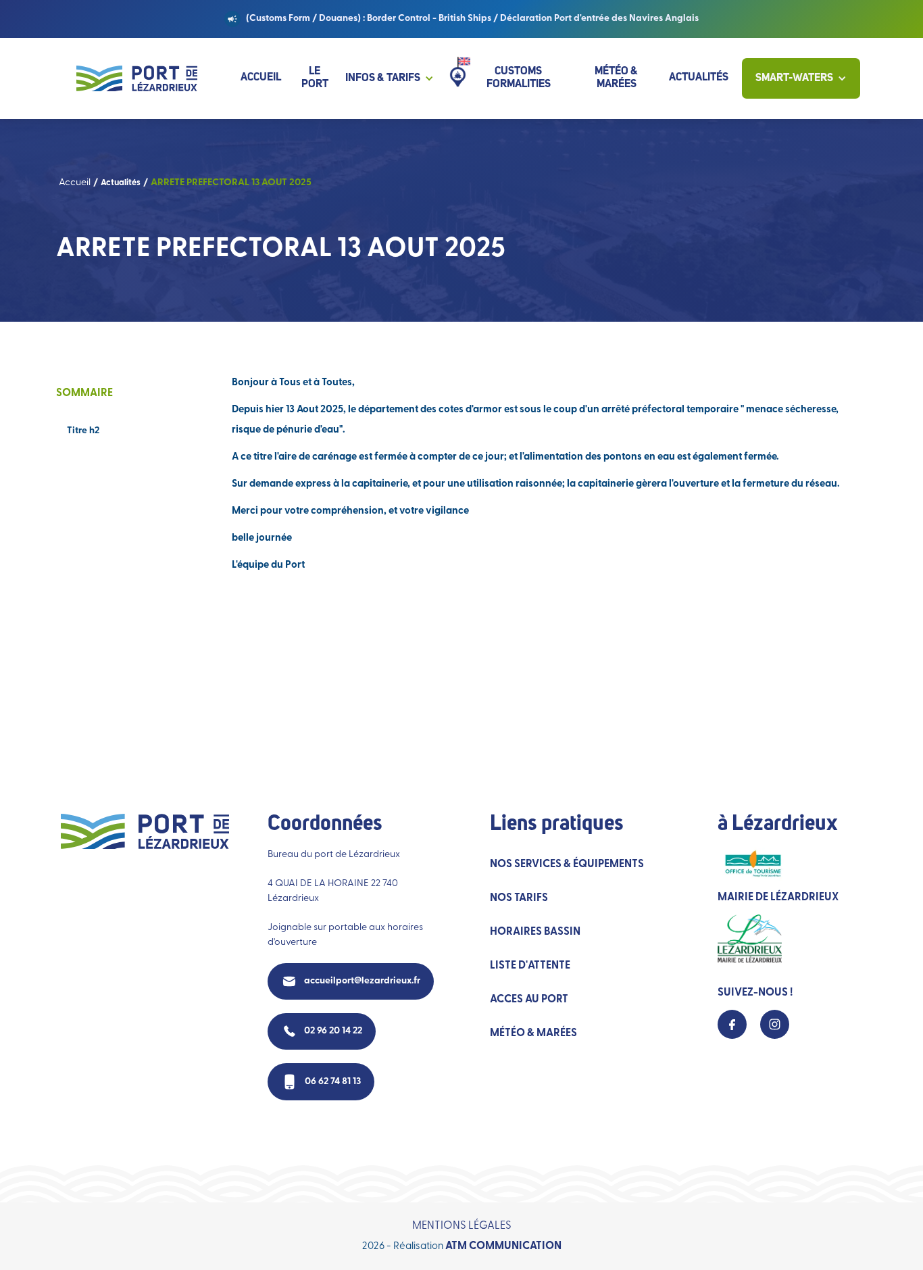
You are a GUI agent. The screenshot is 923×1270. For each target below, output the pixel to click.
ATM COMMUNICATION (503, 1246)
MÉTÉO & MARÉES (533, 1033)
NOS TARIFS (519, 898)
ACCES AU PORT (529, 999)
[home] (136, 78)
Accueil (261, 77)
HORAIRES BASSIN (535, 932)
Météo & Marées (616, 78)
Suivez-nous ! (755, 992)
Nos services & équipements (567, 864)
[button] (396, 78)
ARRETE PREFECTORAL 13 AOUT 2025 (231, 183)
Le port (314, 78)
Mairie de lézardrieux (778, 897)
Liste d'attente (530, 965)
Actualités (698, 77)
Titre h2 (83, 431)
